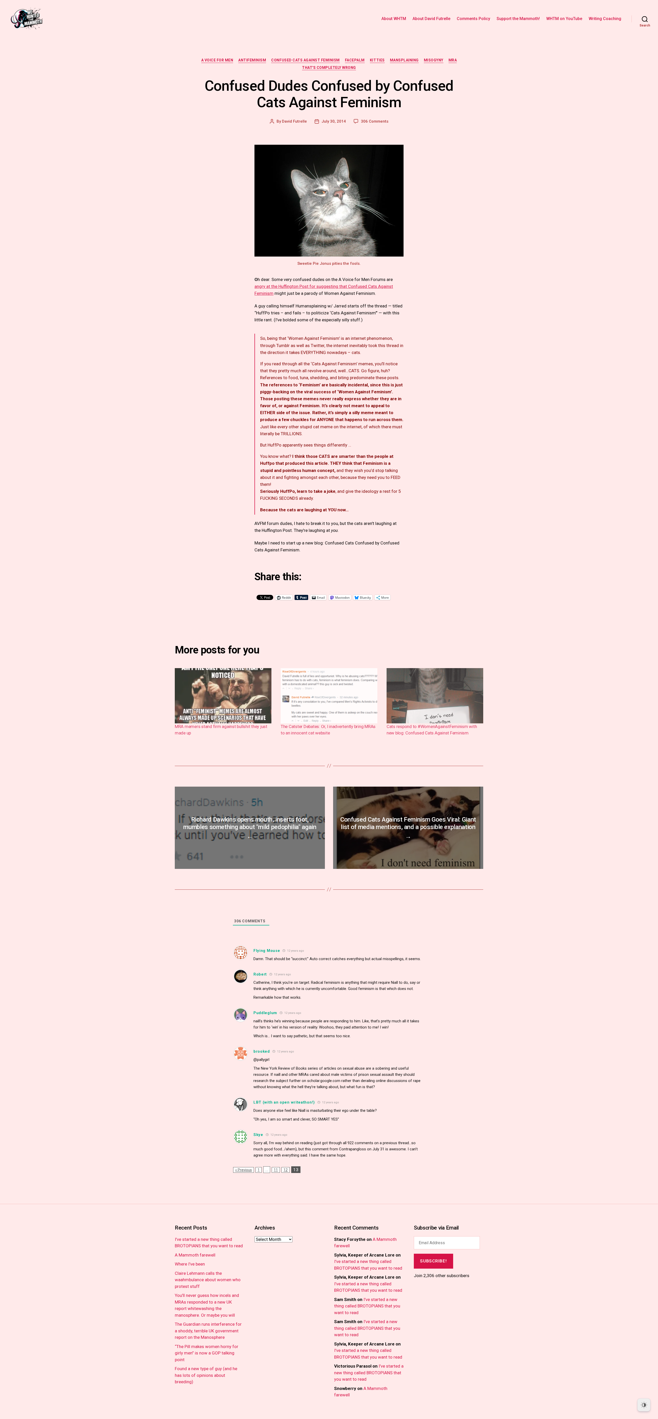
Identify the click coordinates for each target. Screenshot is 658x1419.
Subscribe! (433, 1260)
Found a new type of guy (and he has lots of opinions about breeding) (206, 1375)
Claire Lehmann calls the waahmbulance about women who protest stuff (208, 1280)
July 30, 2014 (334, 121)
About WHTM (393, 18)
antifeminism (252, 60)
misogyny (433, 60)
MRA (453, 60)
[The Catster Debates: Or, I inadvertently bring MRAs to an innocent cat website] (329, 695)
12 (286, 1170)
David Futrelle (294, 121)
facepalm (355, 60)
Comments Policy (473, 18)
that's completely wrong (329, 68)
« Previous (243, 1170)
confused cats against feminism (305, 60)
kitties (377, 60)
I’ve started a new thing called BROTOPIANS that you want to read (367, 1306)
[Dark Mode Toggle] (643, 1404)
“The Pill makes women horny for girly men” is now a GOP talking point (206, 1353)
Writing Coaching (605, 18)
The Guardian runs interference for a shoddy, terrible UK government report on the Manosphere (208, 1331)
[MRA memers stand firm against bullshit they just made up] (223, 695)
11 (276, 1170)
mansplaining (404, 60)
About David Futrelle (431, 18)
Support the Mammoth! (518, 18)
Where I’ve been (190, 1264)
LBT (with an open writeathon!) (284, 1102)
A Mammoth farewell (195, 1255)
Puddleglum (265, 1013)
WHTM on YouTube (564, 18)
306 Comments (374, 121)
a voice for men (217, 60)
